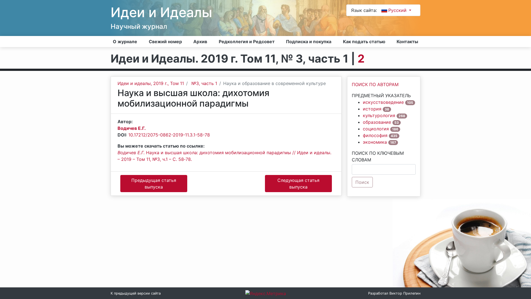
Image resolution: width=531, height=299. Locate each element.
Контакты (407, 41)
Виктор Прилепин (404, 293)
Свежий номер (165, 41)
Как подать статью (364, 41)
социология (376, 129)
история (372, 109)
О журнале (125, 41)
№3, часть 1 (204, 83)
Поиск (362, 182)
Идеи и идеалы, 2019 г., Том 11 (151, 83)
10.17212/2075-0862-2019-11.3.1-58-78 (169, 135)
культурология (379, 115)
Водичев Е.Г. (132, 128)
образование (377, 122)
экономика (375, 142)
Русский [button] (398, 10)
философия (375, 135)
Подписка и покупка (308, 41)
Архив (200, 41)
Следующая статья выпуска (298, 183)
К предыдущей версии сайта (136, 293)
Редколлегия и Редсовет (247, 41)
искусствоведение (383, 102)
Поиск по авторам (375, 84)
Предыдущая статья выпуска (153, 183)
